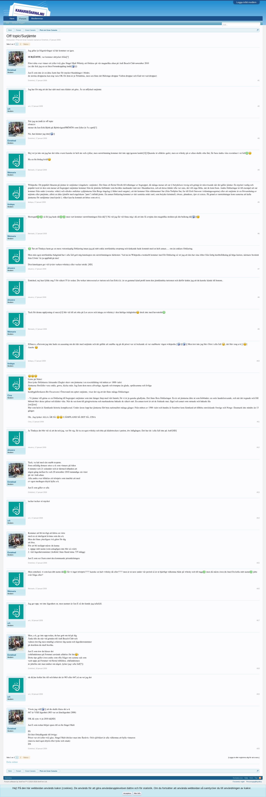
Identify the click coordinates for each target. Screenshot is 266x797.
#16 (258, 588)
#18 (258, 668)
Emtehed (45, 40)
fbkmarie (12, 172)
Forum (22, 18)
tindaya (11, 204)
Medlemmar (37, 18)
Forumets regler (239, 782)
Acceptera (127, 793)
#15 (258, 563)
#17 (258, 620)
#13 (258, 492)
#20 (258, 748)
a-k (9, 109)
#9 (259, 329)
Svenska (8, 778)
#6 (259, 233)
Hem (12, 18)
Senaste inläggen (18, 23)
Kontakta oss (238, 778)
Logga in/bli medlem (246, 2)
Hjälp (246, 778)
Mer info (137, 793)
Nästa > (26, 44)
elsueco (11, 268)
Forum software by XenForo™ (25, 782)
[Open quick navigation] (258, 30)
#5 (259, 202)
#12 (258, 447)
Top (256, 778)
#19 (258, 694)
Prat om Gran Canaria (24, 40)
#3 (259, 138)
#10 (258, 361)
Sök (7, 23)
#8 (259, 297)
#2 (259, 106)
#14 (258, 518)
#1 (259, 80)
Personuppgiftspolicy (254, 782)
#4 (259, 170)
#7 (259, 269)
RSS (260, 778)
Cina (10, 395)
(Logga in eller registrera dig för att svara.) (244, 757)
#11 (258, 422)
